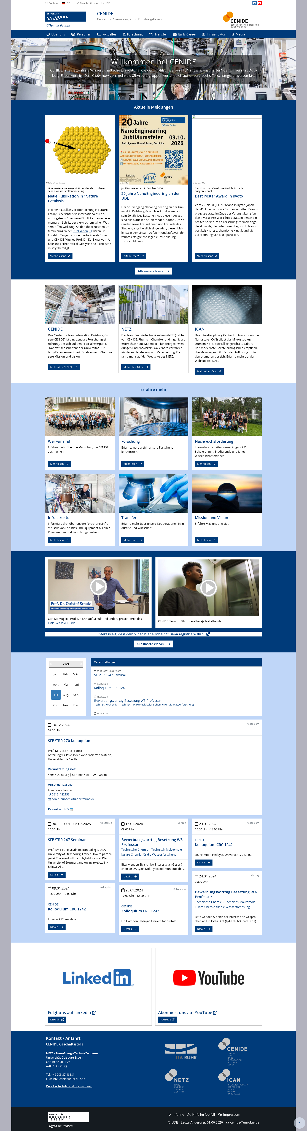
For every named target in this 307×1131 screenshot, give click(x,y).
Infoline (178, 1114)
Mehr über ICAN (207, 371)
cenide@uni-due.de (72, 1079)
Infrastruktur (216, 34)
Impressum (231, 1114)
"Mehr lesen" (58, 256)
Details (54, 874)
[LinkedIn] (254, 3)
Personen (84, 34)
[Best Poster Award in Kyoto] (227, 149)
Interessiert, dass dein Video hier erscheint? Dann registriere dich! (151, 634)
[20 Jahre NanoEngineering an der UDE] (153, 149)
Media (240, 34)
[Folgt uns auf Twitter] (98, 977)
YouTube (165, 1019)
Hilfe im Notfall (203, 1114)
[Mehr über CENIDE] (80, 304)
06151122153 (60, 794)
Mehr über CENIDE (61, 367)
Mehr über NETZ (133, 367)
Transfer (161, 34)
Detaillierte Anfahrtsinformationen (69, 1086)
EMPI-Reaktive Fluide (61, 623)
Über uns (58, 34)
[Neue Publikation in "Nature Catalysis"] (80, 149)
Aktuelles (109, 34)
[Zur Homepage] (65, 20)
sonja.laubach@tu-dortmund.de (73, 799)
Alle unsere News (150, 271)
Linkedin (55, 1019)
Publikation (80, 231)
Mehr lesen (57, 463)
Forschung (135, 34)
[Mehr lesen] (80, 417)
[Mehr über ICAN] (227, 304)
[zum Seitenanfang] (299, 1123)
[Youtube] (260, 3)
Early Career (187, 34)
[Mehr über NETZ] (153, 304)
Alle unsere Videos (151, 644)
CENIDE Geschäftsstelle (65, 1044)
